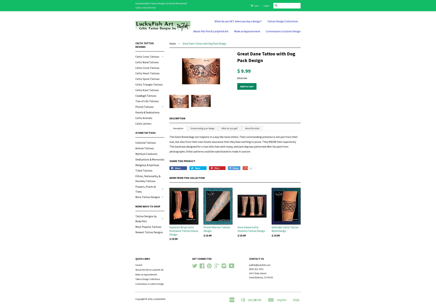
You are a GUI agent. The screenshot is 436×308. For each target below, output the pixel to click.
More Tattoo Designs (147, 197)
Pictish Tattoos (144, 106)
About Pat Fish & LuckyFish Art (211, 31)
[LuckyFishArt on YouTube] (231, 267)
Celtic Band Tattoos (147, 62)
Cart (256, 5)
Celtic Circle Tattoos (147, 68)
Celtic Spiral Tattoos (147, 79)
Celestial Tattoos (145, 142)
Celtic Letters (143, 123)
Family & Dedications (147, 112)
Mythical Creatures (146, 154)
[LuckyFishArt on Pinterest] (209, 267)
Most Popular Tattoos (148, 226)
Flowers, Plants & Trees (145, 189)
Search (138, 265)
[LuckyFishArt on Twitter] (194, 267)
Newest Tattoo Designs (149, 232)
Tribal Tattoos (143, 170)
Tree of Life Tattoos (147, 101)
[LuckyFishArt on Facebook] (202, 267)
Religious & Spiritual (147, 165)
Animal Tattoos (144, 148)
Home (172, 43)
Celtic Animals (143, 118)
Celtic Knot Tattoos (147, 90)
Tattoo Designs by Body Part (146, 219)
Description (177, 118)
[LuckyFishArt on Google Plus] (216, 267)
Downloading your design (202, 128)
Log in (266, 5)
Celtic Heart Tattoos (147, 73)
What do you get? (230, 128)
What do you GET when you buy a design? (238, 21)
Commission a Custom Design (283, 31)
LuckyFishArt (159, 299)
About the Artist (252, 128)
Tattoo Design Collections (282, 21)
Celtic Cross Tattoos (147, 56)
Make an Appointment (247, 31)
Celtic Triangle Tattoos (149, 84)
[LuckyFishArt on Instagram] (224, 267)
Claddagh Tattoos (145, 95)
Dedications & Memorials (149, 159)
